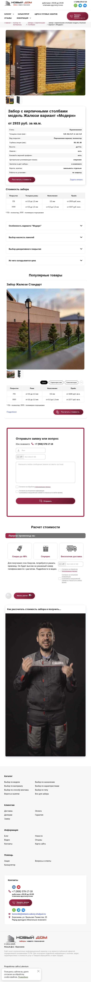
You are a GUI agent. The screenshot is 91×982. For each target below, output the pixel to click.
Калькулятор (23, 14)
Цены (44, 382)
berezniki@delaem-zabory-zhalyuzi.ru (29, 914)
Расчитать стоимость (70, 412)
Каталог (7, 14)
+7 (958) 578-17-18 (80, 2)
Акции (7, 861)
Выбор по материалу (17, 24)
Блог (6, 836)
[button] (7, 275)
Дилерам (8, 815)
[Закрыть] (38, 971)
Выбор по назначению (45, 782)
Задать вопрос (76, 180)
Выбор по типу (41, 790)
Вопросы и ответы (43, 861)
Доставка (8, 811)
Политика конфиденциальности (18, 970)
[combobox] (20, 456)
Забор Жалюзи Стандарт (24, 284)
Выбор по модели (12, 782)
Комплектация (71, 382)
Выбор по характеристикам (47, 786)
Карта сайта (40, 844)
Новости (39, 836)
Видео (7, 840)
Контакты (8, 844)
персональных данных (42, 487)
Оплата (38, 811)
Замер (7, 819)
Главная (7, 23)
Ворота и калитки (11, 794)
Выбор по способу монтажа (16, 790)
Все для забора (42, 794)
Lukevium (24, 966)
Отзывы (8, 18)
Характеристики (56, 382)
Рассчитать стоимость (21, 180)
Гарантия (39, 815)
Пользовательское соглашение (18, 973)
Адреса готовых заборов (46, 14)
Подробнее (23, 977)
